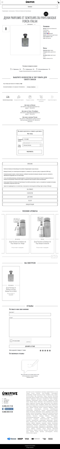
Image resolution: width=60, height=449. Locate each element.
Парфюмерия (5, 11)
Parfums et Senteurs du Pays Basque (23, 11)
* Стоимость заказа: (20, 139)
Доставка (6, 401)
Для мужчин (12, 11)
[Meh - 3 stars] (45, 350)
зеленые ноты (49, 58)
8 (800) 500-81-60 (7, 412)
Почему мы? (6, 400)
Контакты (6, 402)
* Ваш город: (19, 146)
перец (51, 50)
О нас (5, 398)
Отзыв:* (11, 317)
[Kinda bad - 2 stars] (43, 350)
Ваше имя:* (11, 312)
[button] (2, 2)
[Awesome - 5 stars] (50, 350)
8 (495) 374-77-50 (7, 406)
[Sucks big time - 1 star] (40, 350)
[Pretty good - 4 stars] (48, 350)
